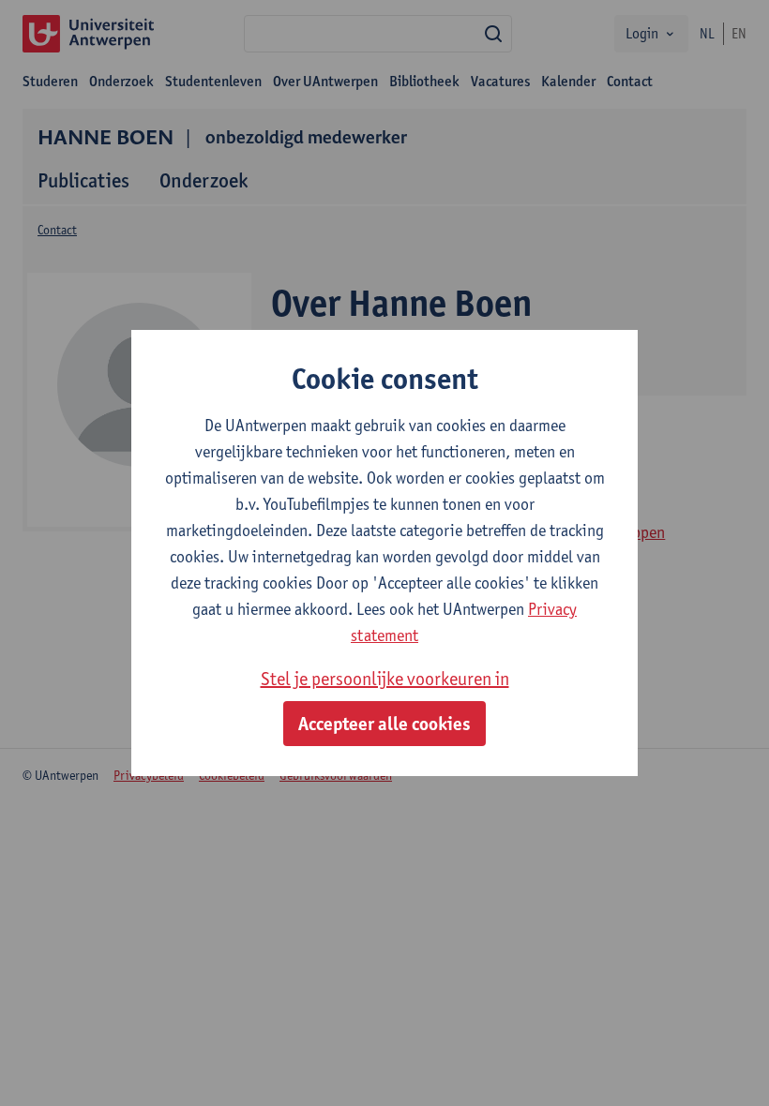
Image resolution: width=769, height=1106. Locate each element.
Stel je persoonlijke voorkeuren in (385, 678)
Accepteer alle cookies (384, 723)
